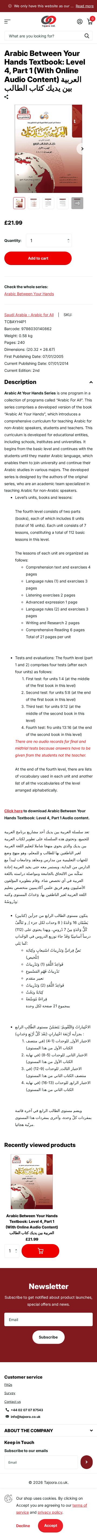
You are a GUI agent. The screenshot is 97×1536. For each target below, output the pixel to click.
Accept (50, 1525)
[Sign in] (79, 21)
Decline (23, 1525)
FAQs (8, 1385)
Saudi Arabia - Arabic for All (29, 314)
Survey (9, 1393)
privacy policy (50, 1512)
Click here (13, 810)
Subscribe (48, 1337)
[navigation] (19, 203)
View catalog (7, 21)
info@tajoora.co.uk (25, 1417)
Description (20, 382)
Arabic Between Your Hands (29, 293)
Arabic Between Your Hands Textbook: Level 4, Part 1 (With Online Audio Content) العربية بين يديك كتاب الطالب (32, 1224)
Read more (85, 6)
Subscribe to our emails (26, 1450)
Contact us (12, 1402)
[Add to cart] (40, 1251)
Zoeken (87, 35)
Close (48, 1430)
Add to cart (38, 258)
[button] (82, 149)
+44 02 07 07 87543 (27, 1410)
